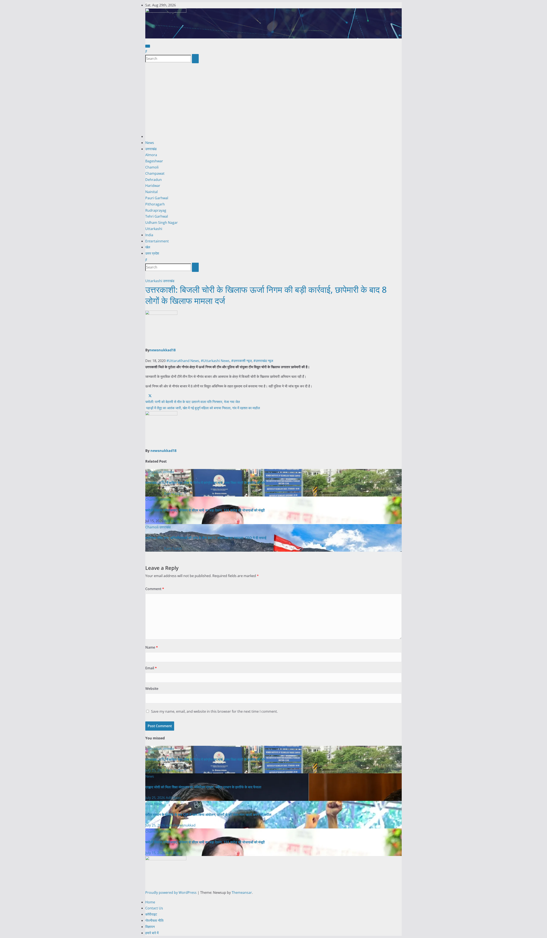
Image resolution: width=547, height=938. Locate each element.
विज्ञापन (150, 926)
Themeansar (242, 892)
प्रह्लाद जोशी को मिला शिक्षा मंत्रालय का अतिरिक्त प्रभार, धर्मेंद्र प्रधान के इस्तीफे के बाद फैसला (203, 787)
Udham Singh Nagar (161, 222)
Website (151, 688)
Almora (151, 154)
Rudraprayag (155, 210)
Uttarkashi (153, 228)
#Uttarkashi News (215, 360)
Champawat (155, 173)
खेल (147, 247)
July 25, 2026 (155, 770)
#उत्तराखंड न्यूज (263, 360)
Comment (154, 588)
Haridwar (152, 185)
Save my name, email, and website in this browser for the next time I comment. (214, 711)
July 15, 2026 (155, 852)
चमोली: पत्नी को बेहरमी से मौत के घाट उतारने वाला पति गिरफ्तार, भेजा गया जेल (192, 401)
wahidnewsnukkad (181, 825)
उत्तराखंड (151, 149)
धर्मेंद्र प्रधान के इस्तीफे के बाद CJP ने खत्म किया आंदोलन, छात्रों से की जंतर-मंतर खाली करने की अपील (208, 814)
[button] (146, 51)
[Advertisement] (273, 101)
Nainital (151, 191)
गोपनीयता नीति (154, 920)
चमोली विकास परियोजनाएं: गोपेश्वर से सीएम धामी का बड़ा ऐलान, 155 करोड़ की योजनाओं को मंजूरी (205, 510)
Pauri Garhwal (156, 198)
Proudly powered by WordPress (171, 892)
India (149, 235)
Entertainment (157, 241)
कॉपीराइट (151, 914)
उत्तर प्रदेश (152, 253)
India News (154, 804)
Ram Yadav (173, 493)
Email (151, 668)
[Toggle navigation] (147, 46)
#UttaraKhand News (182, 360)
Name (151, 647)
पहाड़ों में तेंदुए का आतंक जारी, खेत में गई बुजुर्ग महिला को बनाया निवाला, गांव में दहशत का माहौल (202, 408)
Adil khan (171, 521)
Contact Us (154, 908)
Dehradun (153, 179)
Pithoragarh (155, 204)
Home (150, 902)
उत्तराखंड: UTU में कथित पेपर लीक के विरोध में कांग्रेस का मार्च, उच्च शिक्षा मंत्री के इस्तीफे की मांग (205, 482)
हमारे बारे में (152, 933)
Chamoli (152, 167)
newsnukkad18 (163, 350)
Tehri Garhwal (156, 216)
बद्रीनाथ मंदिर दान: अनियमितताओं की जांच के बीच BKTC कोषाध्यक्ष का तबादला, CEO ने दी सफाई (205, 537)
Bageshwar (154, 161)
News (149, 142)
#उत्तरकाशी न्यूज (241, 360)
